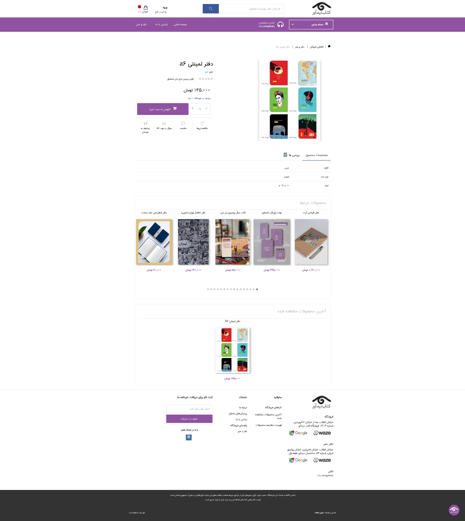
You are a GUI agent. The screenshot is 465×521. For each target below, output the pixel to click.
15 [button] (211, 289)
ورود (164, 7)
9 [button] (231, 289)
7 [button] (237, 289)
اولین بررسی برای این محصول (180, 79)
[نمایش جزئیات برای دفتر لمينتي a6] (232, 350)
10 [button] (228, 289)
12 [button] (221, 289)
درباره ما (243, 407)
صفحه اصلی (180, 24)
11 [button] (224, 289)
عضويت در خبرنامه (189, 419)
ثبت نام (159, 12)
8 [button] (234, 289)
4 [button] (247, 289)
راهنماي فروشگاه (239, 425)
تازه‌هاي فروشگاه (273, 407)
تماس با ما (161, 24)
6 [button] (241, 289)
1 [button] (257, 289)
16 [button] (208, 289)
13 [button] (218, 289)
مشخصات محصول (316, 155)
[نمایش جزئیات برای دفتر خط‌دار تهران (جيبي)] (193, 242)
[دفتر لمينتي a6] (290, 100)
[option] (290, 100)
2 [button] (254, 289)
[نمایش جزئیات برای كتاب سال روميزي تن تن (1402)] (232, 242)
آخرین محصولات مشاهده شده (268, 416)
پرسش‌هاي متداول (238, 413)
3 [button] (250, 289)
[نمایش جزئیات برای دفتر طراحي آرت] (310, 242)
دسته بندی (318, 24)
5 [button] (244, 289)
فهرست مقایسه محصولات (269, 425)
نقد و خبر (141, 24)
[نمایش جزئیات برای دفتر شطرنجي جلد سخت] (154, 242)
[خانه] (329, 47)
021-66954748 (266, 26)
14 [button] (214, 289)
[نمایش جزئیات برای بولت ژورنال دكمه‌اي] (271, 242)
